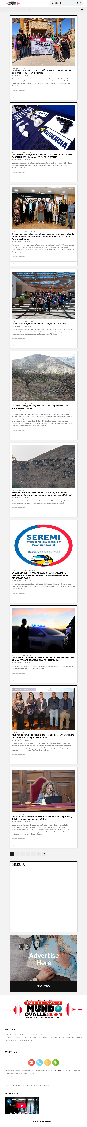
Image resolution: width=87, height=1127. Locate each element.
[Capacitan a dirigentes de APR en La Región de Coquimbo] (43, 295)
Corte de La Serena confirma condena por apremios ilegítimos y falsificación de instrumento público (42, 818)
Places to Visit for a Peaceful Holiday (38, 911)
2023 (18, 10)
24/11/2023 (16, 326)
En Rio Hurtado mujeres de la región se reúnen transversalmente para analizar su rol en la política (43, 72)
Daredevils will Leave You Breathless (38, 873)
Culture (22, 490)
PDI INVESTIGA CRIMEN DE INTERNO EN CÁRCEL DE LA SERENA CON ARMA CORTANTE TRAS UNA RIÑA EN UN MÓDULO (43, 659)
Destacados (17, 232)
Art (13, 152)
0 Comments (26, 75)
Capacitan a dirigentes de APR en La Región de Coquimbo (39, 323)
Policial (30, 152)
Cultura (15, 490)
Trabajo (31, 571)
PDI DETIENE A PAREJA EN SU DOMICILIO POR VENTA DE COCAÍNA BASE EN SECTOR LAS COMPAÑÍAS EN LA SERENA (42, 156)
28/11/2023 (16, 75)
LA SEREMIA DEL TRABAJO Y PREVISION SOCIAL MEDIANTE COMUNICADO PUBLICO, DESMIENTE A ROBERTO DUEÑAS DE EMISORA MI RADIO (40, 575)
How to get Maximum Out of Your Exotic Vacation (43, 898)
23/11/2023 (16, 581)
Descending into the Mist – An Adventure (40, 885)
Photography (21, 152)
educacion (26, 232)
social (22, 68)
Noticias (15, 68)
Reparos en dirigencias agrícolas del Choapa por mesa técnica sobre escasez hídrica (41, 407)
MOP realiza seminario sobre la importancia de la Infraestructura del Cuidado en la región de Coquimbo (43, 736)
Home (12, 10)
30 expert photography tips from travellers (41, 923)
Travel (26, 870)
